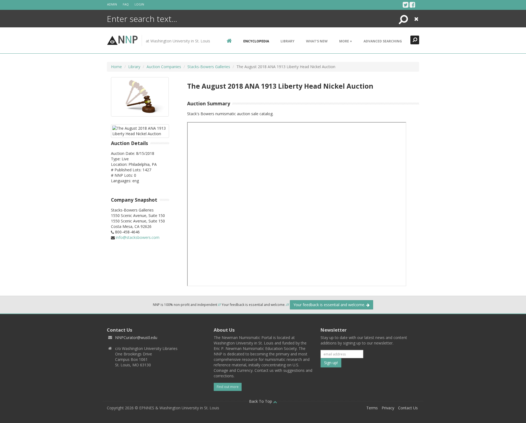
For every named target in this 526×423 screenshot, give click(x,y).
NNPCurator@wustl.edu (136, 337)
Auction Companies (164, 66)
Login (139, 4)
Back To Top (261, 401)
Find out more (228, 386)
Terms (372, 407)
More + (345, 41)
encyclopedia (256, 41)
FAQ (126, 4)
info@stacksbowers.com (137, 237)
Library (288, 41)
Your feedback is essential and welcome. (329, 304)
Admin (112, 4)
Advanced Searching (383, 41)
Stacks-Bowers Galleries (208, 66)
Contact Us (408, 407)
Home (116, 66)
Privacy (388, 407)
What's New (317, 41)
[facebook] (412, 4)
